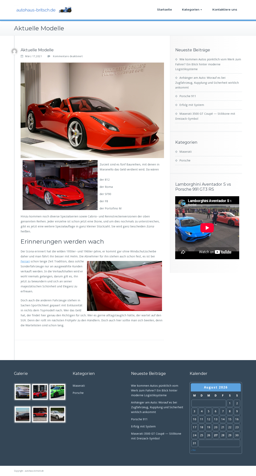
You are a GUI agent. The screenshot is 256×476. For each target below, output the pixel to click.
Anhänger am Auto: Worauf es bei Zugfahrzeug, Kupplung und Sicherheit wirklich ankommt (207, 82)
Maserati (185, 151)
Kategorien (190, 9)
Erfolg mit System (191, 105)
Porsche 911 (187, 96)
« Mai (193, 450)
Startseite (164, 9)
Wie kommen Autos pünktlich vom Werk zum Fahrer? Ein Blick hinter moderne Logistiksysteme (208, 64)
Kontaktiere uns (224, 9)
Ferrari (25, 261)
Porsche (184, 160)
